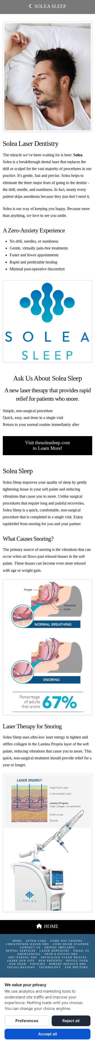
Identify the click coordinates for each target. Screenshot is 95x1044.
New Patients (50, 960)
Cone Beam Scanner (71, 944)
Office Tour (77, 960)
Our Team (17, 964)
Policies (37, 964)
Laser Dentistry (55, 950)
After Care (36, 940)
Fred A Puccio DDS (61, 954)
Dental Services (21, 950)
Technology (50, 967)
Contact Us (30, 947)
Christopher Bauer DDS (27, 944)
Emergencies (29, 954)
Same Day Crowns (66, 940)
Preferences (26, 1020)
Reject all (71, 1020)
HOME (51, 926)
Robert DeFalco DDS (67, 964)
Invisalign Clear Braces (64, 957)
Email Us (81, 950)
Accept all (47, 1034)
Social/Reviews (21, 967)
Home (17, 940)
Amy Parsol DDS (22, 957)
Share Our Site (21, 960)
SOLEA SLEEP (50, 6)
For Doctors (76, 967)
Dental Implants (60, 947)
